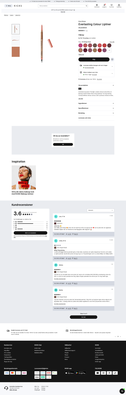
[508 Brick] (109, 45)
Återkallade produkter (10, 359)
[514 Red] (100, 50)
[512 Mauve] (90, 50)
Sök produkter (43, 5)
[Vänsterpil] (115, 336)
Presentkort (7, 355)
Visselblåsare (99, 350)
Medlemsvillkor (38, 352)
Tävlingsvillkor (8, 357)
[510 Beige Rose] (80, 50)
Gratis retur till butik (75, 1)
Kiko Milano (82, 21)
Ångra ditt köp (8, 361)
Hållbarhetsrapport (70, 350)
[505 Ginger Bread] (95, 45)
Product (67, 357)
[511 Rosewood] (85, 50)
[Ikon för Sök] (86, 5)
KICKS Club (37, 348)
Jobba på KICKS (99, 355)
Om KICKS (97, 348)
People (66, 352)
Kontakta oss (8, 348)
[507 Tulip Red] (104, 45)
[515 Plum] (104, 50)
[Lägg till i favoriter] (112, 59)
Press (96, 357)
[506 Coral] (100, 45)
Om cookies (7, 352)
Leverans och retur (84, 118)
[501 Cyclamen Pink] (80, 45)
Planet (66, 355)
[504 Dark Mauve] (90, 45)
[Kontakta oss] (122, 391)
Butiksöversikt (99, 352)
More (66, 359)
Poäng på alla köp (60, 1)
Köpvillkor (7, 350)
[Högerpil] (120, 336)
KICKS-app (98, 361)
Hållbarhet (67, 348)
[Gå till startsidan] (18, 6)
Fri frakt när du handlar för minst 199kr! (41, 1)
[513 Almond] (95, 50)
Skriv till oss (13, 390)
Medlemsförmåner (39, 350)
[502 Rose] (85, 45)
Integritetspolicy (99, 359)
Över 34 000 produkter (90, 1)
